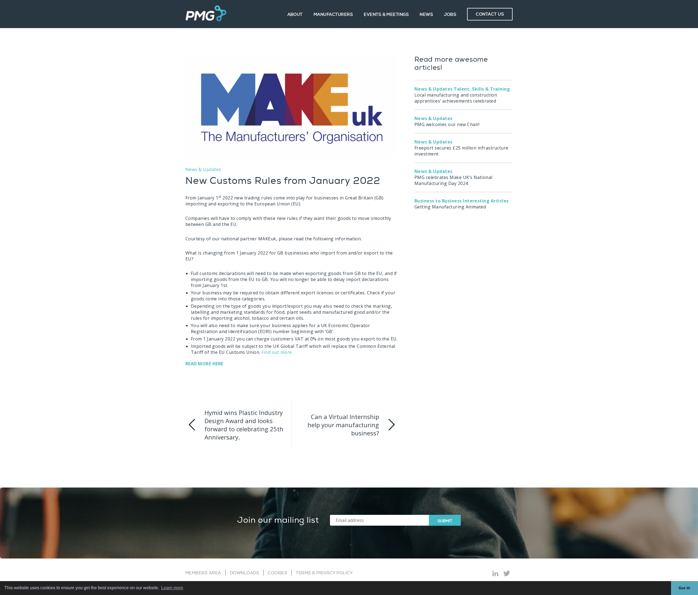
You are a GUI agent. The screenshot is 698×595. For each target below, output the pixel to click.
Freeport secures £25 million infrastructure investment (461, 148)
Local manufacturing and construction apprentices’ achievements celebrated (462, 95)
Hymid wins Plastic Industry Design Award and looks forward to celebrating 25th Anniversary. (243, 424)
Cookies (277, 573)
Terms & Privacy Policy (324, 573)
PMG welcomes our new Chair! (447, 121)
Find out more (276, 352)
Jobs (450, 14)
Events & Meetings (386, 14)
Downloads (244, 573)
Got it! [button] (684, 588)
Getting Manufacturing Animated (461, 204)
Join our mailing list (278, 520)
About (295, 14)
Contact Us (490, 14)
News (426, 14)
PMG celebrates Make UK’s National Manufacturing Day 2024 (453, 177)
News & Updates (203, 169)
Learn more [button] (172, 587)
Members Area (203, 573)
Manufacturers (333, 14)
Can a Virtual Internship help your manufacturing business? (343, 424)
